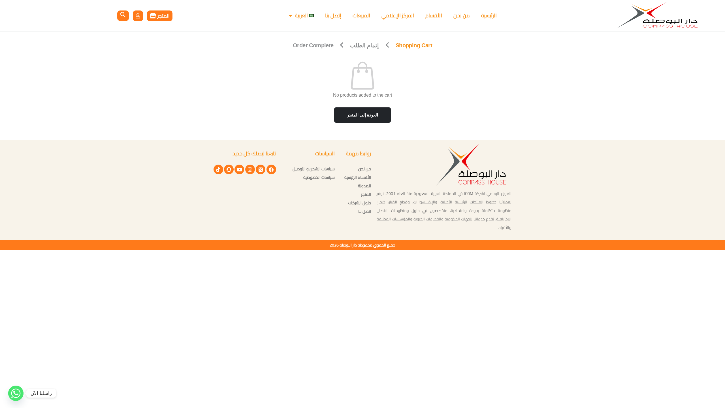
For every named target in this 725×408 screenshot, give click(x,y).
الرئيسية (489, 15)
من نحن (461, 15)
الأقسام (433, 15)
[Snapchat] (229, 169)
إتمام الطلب (364, 45)
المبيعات (361, 15)
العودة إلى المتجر (362, 114)
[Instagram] (250, 169)
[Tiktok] (218, 169)
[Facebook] (271, 169)
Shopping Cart (414, 45)
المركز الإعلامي (397, 15)
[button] (123, 15)
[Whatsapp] (16, 393)
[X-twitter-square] (260, 169)
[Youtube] (239, 169)
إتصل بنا (333, 15)
